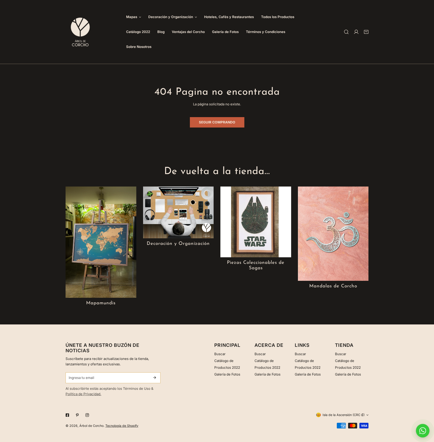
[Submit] (154, 377)
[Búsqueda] (346, 32)
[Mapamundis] (101, 242)
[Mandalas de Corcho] (333, 234)
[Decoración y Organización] (178, 212)
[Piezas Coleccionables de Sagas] (255, 222)
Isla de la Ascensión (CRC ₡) (344, 415)
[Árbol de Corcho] (80, 32)
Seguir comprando (217, 122)
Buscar (220, 354)
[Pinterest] (77, 415)
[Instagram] (87, 415)
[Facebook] (67, 415)
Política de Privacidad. (83, 394)
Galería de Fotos (227, 374)
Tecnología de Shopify (121, 426)
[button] (366, 32)
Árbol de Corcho (91, 426)
